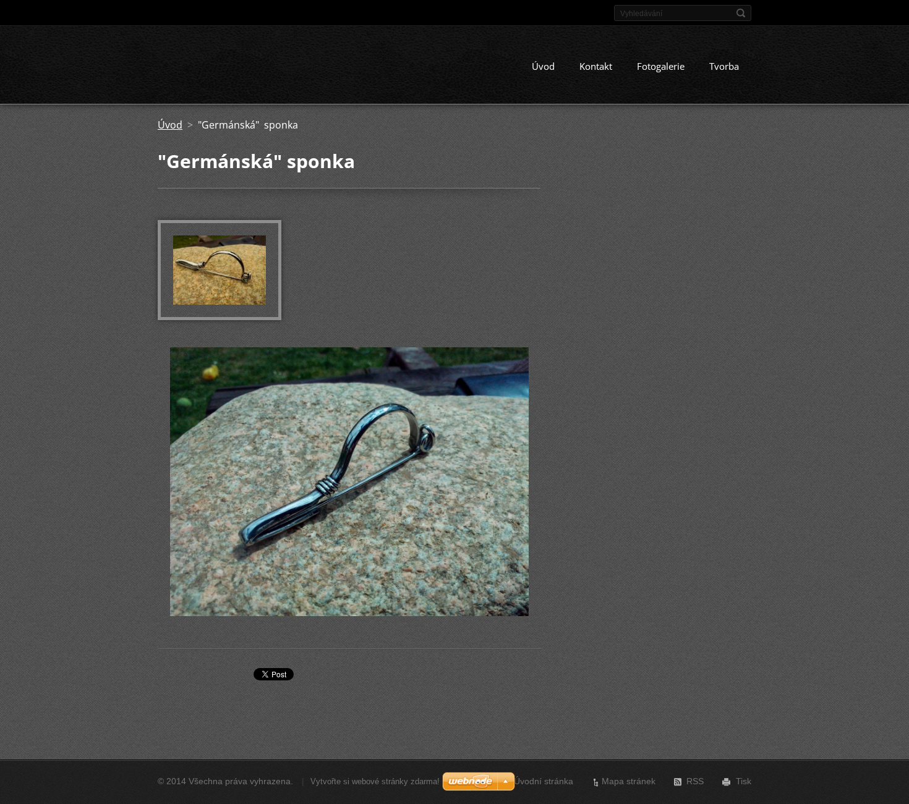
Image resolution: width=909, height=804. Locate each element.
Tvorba (724, 66)
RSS (695, 781)
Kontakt (595, 66)
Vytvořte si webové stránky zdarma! (375, 781)
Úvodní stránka (543, 781)
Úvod (543, 66)
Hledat (741, 13)
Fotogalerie (661, 66)
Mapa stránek (628, 781)
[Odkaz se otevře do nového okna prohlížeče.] (219, 316)
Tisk (743, 781)
